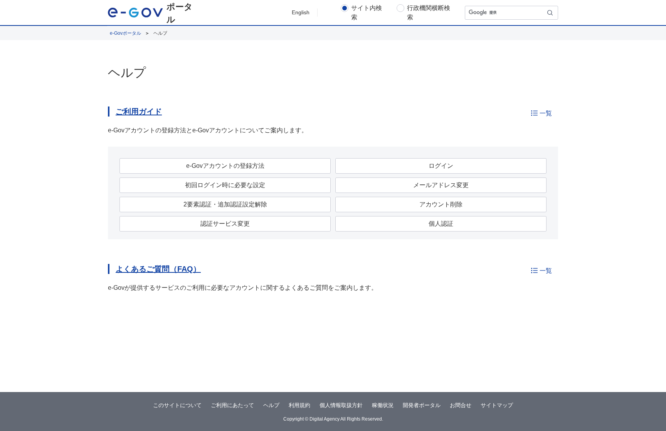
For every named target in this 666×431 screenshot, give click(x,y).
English (300, 12)
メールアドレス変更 (441, 185)
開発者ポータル (422, 405)
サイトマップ (497, 405)
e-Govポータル (125, 33)
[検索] (550, 13)
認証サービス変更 (225, 223)
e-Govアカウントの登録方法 (225, 165)
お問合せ (460, 405)
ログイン (441, 165)
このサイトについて (177, 405)
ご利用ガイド (139, 111)
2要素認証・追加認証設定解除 (225, 204)
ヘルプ (271, 405)
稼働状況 (383, 405)
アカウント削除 (440, 204)
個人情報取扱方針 (341, 405)
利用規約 (299, 405)
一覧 (546, 113)
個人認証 (441, 223)
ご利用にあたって (232, 405)
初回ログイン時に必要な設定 (225, 185)
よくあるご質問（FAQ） (158, 269)
